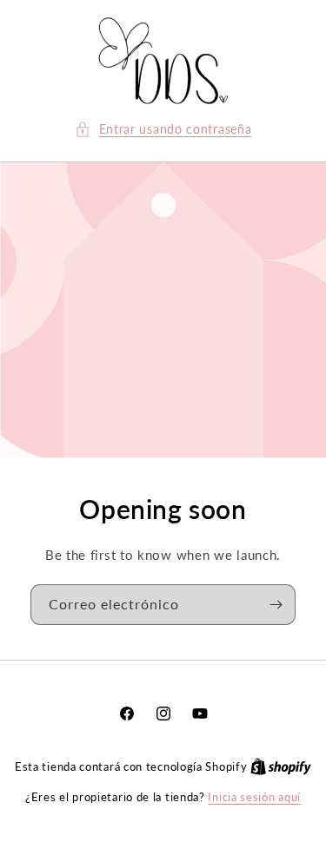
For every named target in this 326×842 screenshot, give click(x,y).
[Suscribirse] (275, 604)
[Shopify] (280, 766)
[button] (163, 129)
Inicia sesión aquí (254, 797)
